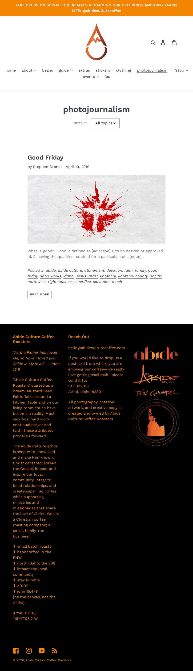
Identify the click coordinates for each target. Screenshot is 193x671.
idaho (68, 276)
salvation (101, 281)
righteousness (60, 281)
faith (128, 270)
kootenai (108, 276)
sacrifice (83, 281)
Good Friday (45, 157)
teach (117, 281)
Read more (39, 294)
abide (51, 270)
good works (50, 276)
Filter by (80, 123)
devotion (114, 270)
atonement (94, 270)
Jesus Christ (87, 276)
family (140, 270)
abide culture (70, 270)
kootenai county (133, 276)
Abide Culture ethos (39, 446)
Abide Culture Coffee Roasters (48, 660)
